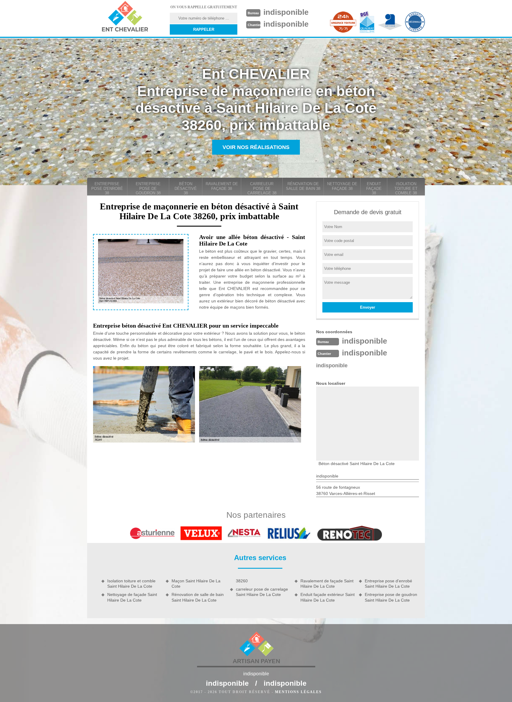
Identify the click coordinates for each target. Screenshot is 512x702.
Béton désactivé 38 (186, 188)
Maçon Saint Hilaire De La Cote (196, 583)
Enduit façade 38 (374, 188)
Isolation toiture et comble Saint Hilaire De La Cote (131, 583)
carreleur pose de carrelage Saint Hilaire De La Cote (262, 592)
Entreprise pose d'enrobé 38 (107, 188)
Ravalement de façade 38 (222, 186)
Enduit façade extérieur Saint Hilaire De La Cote (327, 597)
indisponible (285, 12)
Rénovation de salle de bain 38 (303, 186)
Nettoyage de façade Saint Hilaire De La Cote (132, 597)
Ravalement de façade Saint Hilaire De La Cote (326, 583)
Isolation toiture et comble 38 (405, 188)
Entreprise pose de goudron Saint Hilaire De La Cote (391, 597)
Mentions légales (298, 692)
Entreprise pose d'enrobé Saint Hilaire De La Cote (388, 583)
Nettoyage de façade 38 (342, 186)
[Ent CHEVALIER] (124, 17)
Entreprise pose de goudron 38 (148, 188)
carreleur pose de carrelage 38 (261, 188)
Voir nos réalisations (256, 147)
